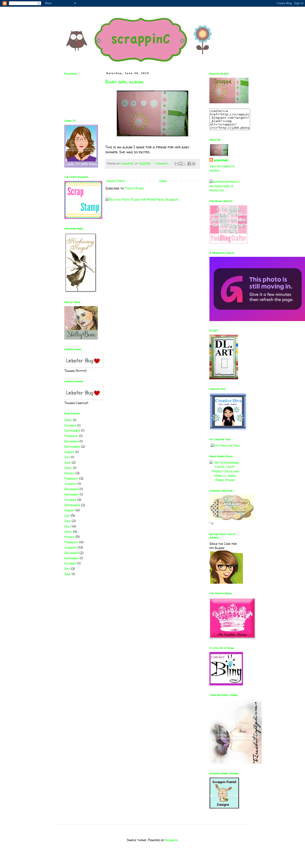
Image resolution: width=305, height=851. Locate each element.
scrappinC (221, 160)
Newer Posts (116, 181)
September (72, 430)
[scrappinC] (229, 102)
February (71, 436)
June (67, 462)
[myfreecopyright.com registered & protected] (225, 190)
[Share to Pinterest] (193, 163)
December (71, 441)
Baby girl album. (124, 81)
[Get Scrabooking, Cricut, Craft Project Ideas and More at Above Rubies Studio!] (225, 480)
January (70, 484)
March (69, 473)
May (67, 526)
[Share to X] (185, 163)
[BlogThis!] (181, 163)
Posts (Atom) (134, 188)
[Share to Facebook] (189, 163)
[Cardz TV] (81, 166)
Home (163, 181)
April (68, 420)
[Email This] (176, 163)
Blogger (171, 840)
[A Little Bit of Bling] (226, 684)
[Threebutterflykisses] (235, 763)
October (70, 425)
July (67, 457)
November (71, 494)
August (69, 452)
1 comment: (161, 163)
